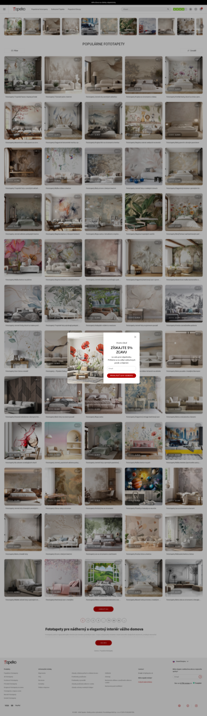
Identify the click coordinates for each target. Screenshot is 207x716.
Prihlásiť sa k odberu (121, 375)
